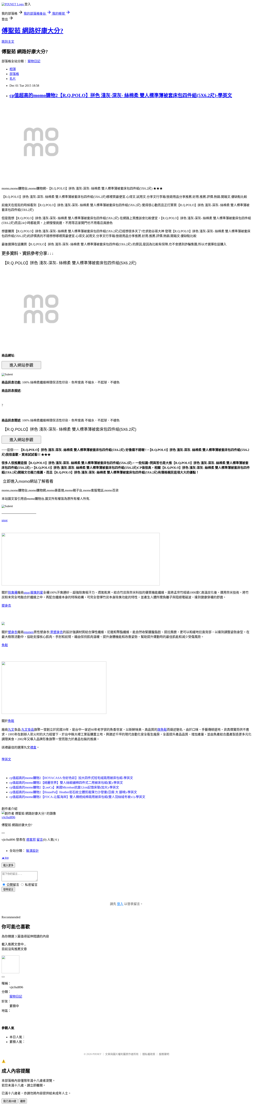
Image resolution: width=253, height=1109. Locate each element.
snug (5, 520)
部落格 (14, 74)
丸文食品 (27, 729)
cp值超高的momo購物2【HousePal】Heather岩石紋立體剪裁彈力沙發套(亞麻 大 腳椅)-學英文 (73, 792)
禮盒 (33, 747)
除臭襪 (12, 592)
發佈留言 (8, 889)
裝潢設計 (32, 850)
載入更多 (8, 865)
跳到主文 (8, 41)
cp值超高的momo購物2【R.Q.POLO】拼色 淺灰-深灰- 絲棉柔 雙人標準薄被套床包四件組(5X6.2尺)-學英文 (120, 95)
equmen (29, 632)
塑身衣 (6, 605)
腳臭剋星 (36, 592)
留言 (40, 839)
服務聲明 (164, 1054)
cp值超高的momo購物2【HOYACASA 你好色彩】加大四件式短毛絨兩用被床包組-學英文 (71, 778)
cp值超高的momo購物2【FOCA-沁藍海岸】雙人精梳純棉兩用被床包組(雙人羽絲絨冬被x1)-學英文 (77, 797)
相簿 (12, 69)
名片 (12, 78)
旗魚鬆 (162, 729)
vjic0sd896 (8, 817)
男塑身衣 (56, 632)
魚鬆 (5, 645)
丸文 (11, 729)
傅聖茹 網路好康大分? (32, 30)
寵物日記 (34, 61)
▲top (5, 857)
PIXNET (97, 1054)
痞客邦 (31, 839)
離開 (22, 1101)
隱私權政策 (148, 1054)
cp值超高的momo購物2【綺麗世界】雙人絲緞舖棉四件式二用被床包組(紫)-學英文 (66, 782)
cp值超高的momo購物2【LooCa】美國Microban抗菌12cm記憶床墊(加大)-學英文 (64, 787)
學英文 (6, 759)
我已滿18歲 (9, 1101)
